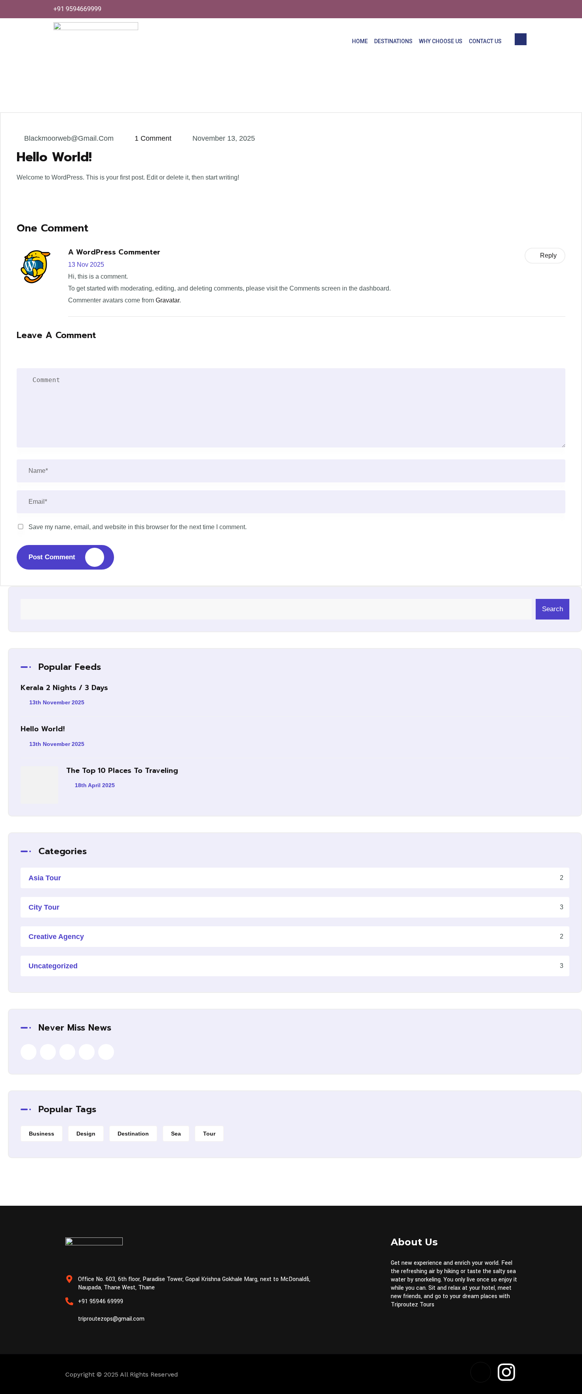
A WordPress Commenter (114, 252)
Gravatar (167, 300)
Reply (548, 255)
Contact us (485, 41)
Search (552, 609)
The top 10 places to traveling (122, 770)
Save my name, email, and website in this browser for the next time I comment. (138, 527)
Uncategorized (53, 966)
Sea (176, 1133)
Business (41, 1133)
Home (360, 41)
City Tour (44, 907)
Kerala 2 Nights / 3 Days (64, 687)
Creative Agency (56, 937)
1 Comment (153, 138)
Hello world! (43, 728)
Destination (133, 1133)
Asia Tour (45, 878)
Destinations (393, 41)
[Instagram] (506, 1372)
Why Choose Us (440, 41)
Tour (209, 1133)
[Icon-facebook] (480, 1372)
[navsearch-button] (521, 39)
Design (85, 1133)
